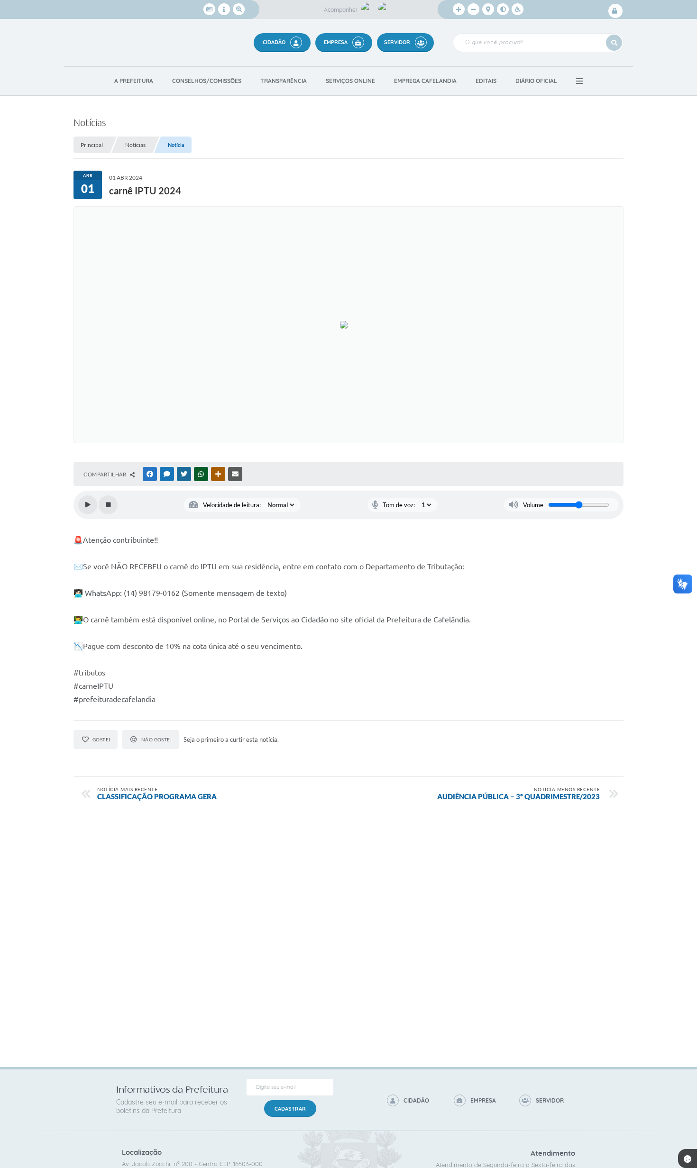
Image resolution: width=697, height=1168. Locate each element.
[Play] (87, 504)
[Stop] (108, 504)
